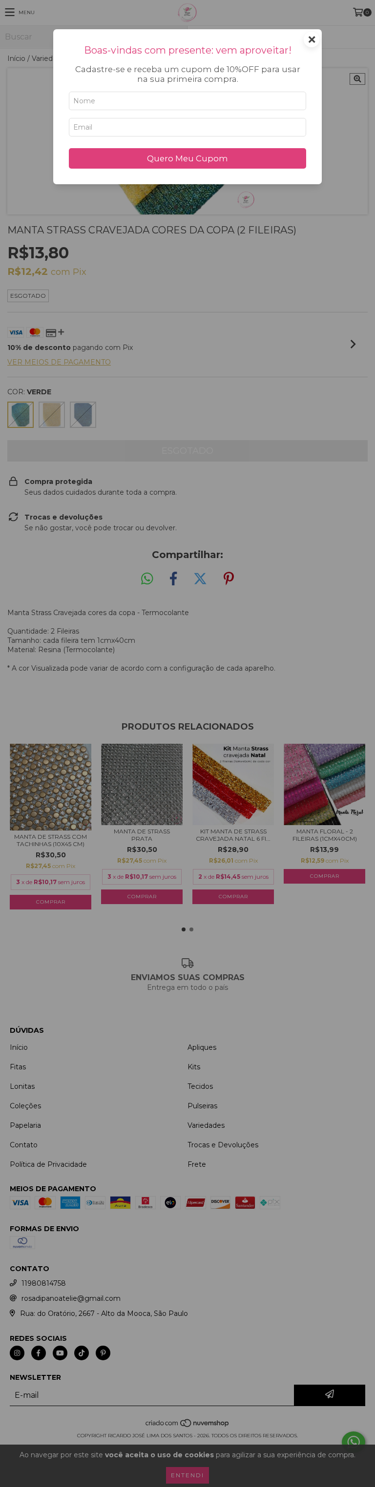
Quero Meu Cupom (187, 158)
